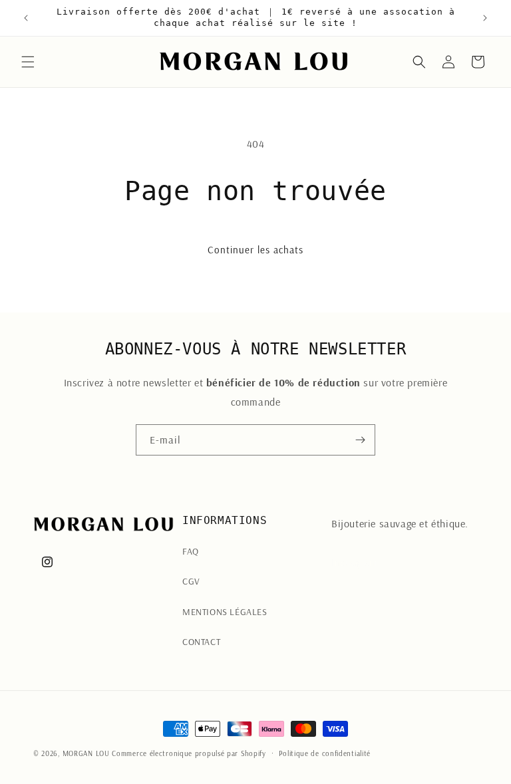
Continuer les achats (255, 249)
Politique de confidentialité (325, 753)
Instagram (354, 562)
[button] (28, 61)
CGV (191, 581)
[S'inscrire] (360, 440)
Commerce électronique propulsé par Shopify (188, 753)
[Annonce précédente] (26, 18)
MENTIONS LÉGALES (224, 612)
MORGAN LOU (86, 753)
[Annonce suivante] (485, 18)
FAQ (190, 551)
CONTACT (201, 642)
